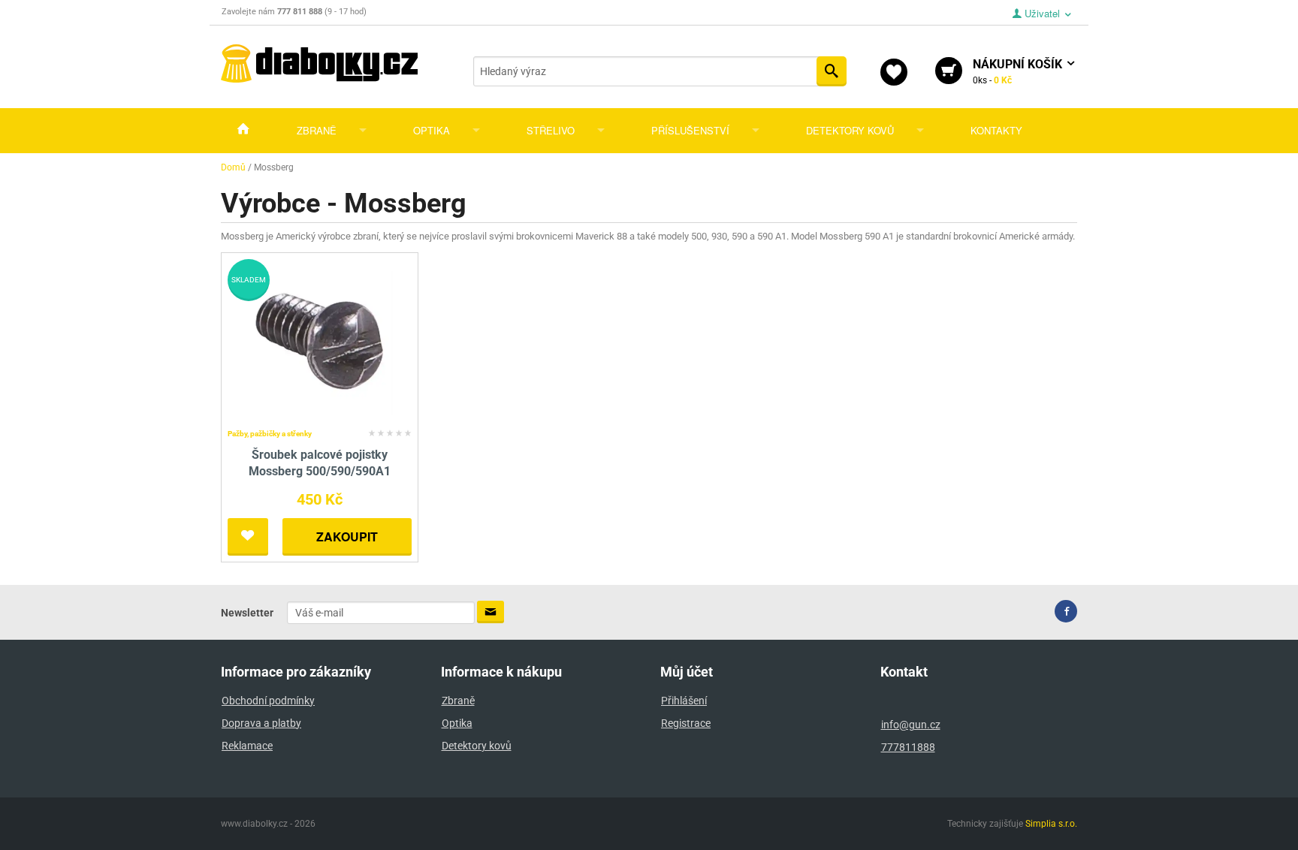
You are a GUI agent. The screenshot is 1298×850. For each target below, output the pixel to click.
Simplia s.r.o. (1051, 823)
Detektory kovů (850, 130)
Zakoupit (347, 536)
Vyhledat (832, 71)
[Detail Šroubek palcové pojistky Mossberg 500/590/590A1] (319, 340)
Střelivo (551, 130)
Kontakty (996, 130)
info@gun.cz (910, 725)
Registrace (686, 723)
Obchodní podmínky (268, 701)
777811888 (908, 747)
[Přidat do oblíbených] (248, 537)
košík (1019, 71)
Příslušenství (690, 130)
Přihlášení (684, 701)
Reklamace (247, 746)
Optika (431, 130)
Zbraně (317, 130)
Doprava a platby (261, 723)
